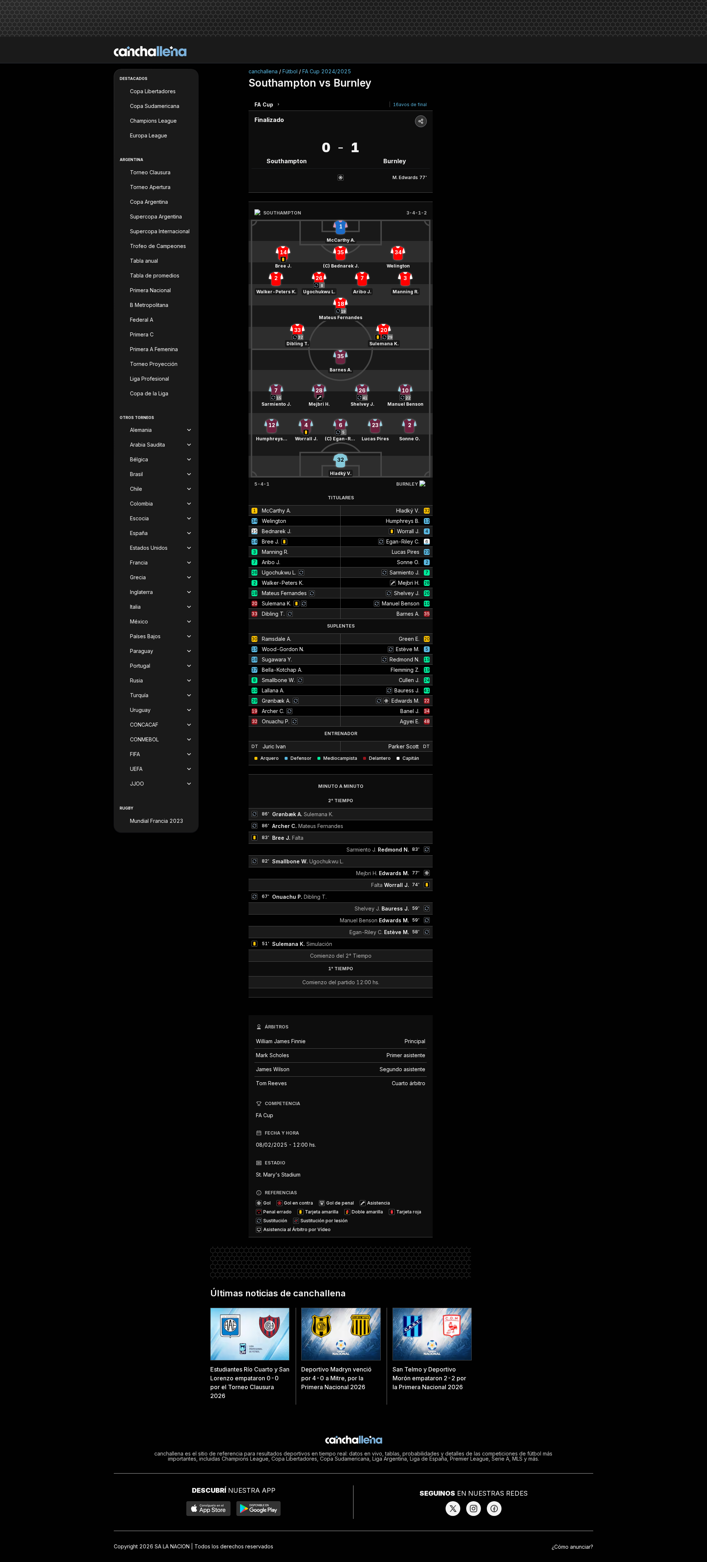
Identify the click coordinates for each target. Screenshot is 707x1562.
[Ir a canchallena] (150, 51)
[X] (453, 1508)
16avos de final (410, 104)
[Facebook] (494, 1508)
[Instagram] (473, 1508)
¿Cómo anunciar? (572, 1547)
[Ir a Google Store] (258, 1508)
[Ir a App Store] (208, 1508)
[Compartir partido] (421, 121)
